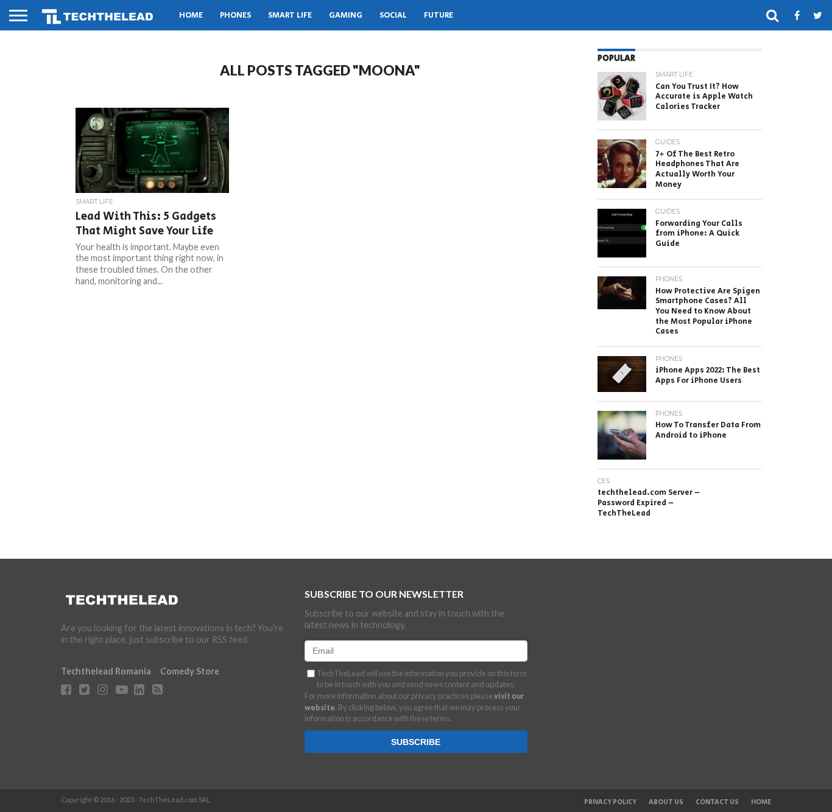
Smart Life (290, 15)
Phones (235, 15)
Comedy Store (189, 671)
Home (191, 15)
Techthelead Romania (106, 671)
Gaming (345, 15)
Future (438, 15)
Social (393, 15)
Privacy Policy (610, 802)
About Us (666, 802)
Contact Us (717, 802)
